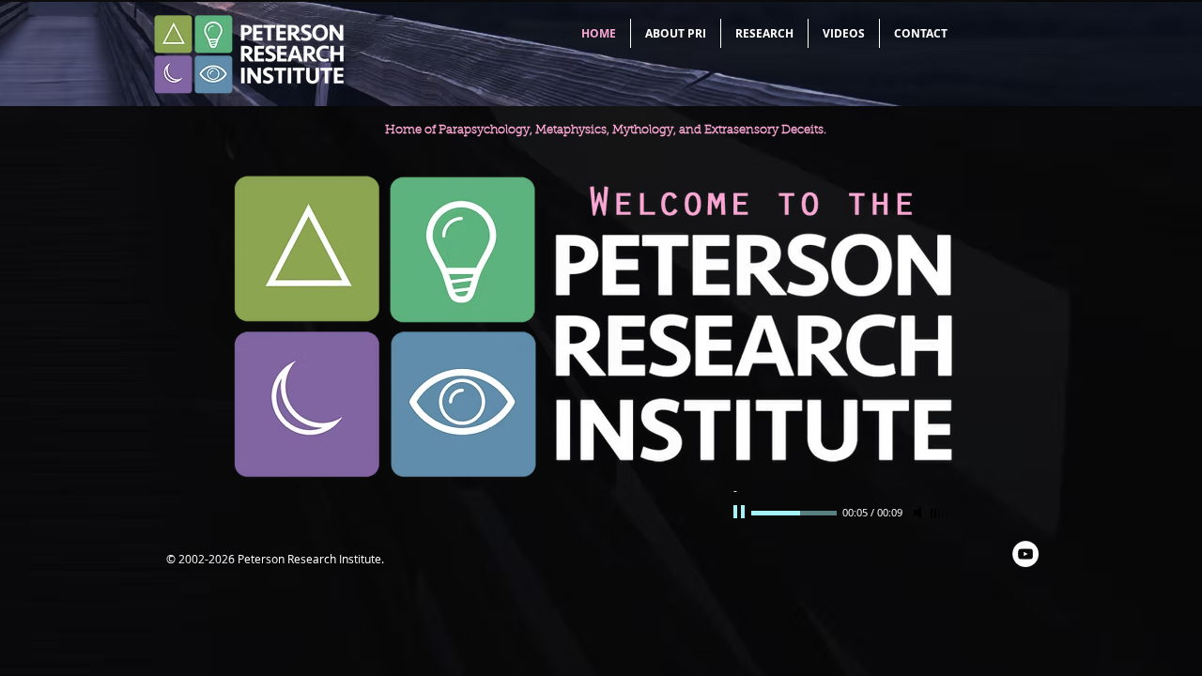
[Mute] (919, 512)
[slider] (940, 513)
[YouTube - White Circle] (1025, 554)
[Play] (740, 512)
